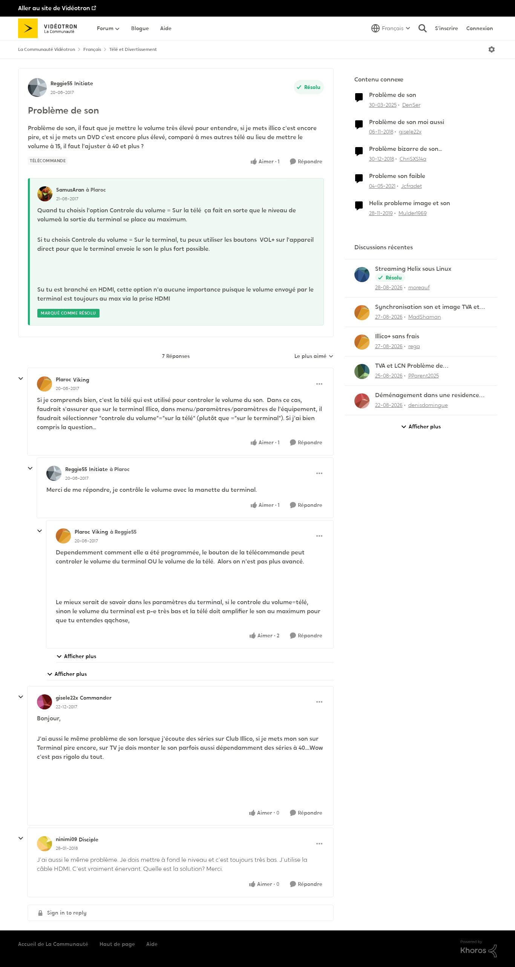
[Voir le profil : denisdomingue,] (361, 400)
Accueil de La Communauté (53, 944)
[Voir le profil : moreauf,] (361, 274)
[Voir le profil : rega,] (361, 342)
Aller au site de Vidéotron (54, 8)
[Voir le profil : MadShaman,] (361, 312)
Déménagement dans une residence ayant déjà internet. (427, 395)
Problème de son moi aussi (406, 122)
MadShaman (424, 316)
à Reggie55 (123, 531)
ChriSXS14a (413, 158)
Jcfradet (411, 186)
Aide (152, 944)
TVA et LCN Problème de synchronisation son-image (414, 366)
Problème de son (392, 95)
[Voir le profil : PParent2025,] (361, 371)
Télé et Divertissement (133, 49)
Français (92, 49)
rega (414, 346)
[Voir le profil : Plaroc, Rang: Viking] (44, 383)
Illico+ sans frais (397, 336)
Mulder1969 (413, 213)
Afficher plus (80, 656)
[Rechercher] (422, 28)
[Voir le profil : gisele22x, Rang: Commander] (44, 701)
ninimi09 (66, 839)
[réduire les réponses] (20, 378)
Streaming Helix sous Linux (413, 269)
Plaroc (63, 379)
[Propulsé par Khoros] (479, 949)
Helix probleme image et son (409, 203)
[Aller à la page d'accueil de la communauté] (50, 28)
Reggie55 (61, 83)
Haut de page (117, 944)
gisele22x (67, 697)
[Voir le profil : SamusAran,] (44, 193)
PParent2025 (423, 375)
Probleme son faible (397, 176)
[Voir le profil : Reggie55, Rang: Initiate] (37, 87)
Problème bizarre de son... (405, 149)
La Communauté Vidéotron (46, 49)
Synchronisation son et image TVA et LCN (427, 307)
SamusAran (70, 189)
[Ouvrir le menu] (491, 49)
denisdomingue (428, 405)
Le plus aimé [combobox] (314, 356)
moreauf (419, 287)
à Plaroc (96, 189)
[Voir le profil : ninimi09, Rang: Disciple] (44, 843)
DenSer (411, 104)
